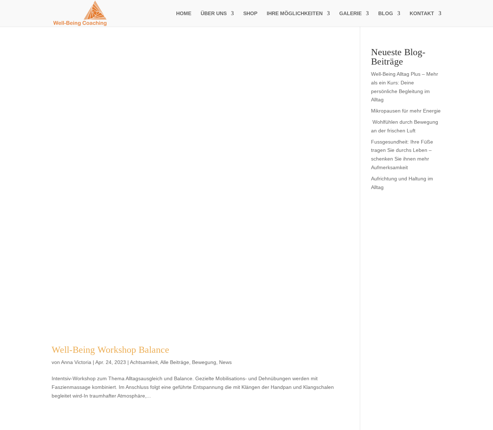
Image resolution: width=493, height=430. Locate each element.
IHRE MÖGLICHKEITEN (295, 13)
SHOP (250, 13)
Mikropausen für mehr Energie (406, 111)
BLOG (385, 13)
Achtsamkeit (144, 362)
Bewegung (204, 362)
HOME (183, 13)
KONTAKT (422, 13)
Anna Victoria (76, 362)
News (225, 362)
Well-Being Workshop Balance (110, 350)
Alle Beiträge (174, 362)
